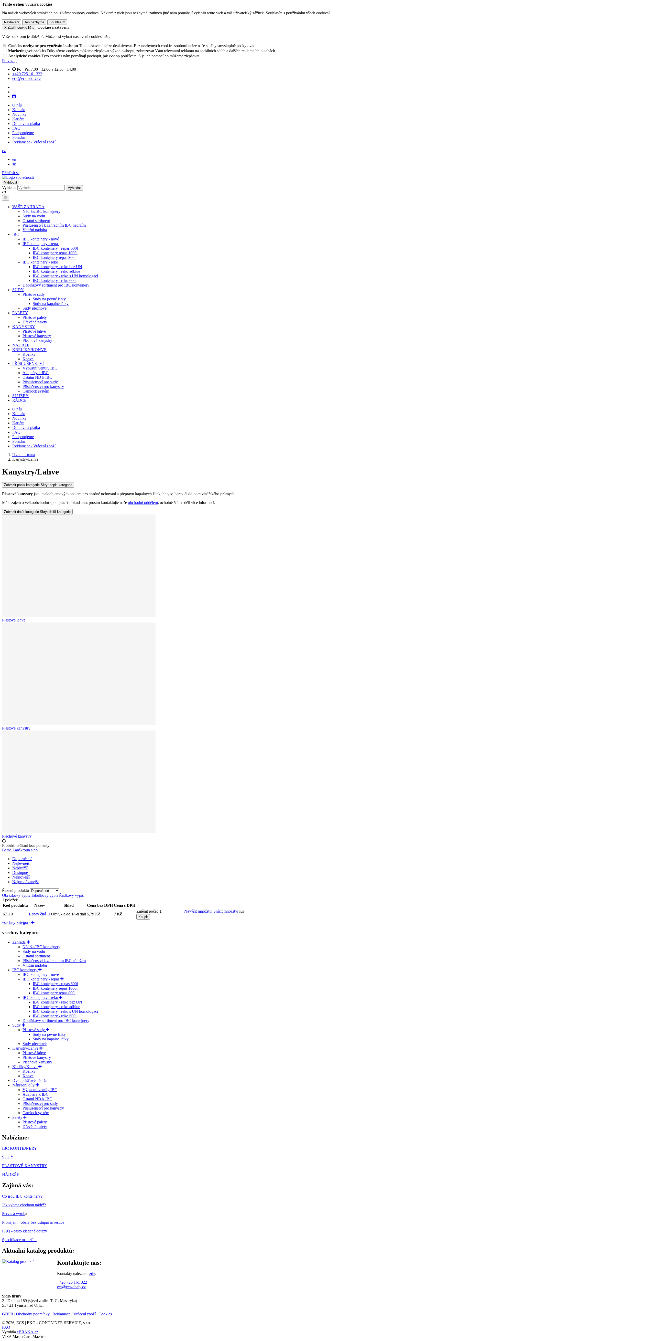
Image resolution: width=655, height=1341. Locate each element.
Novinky (19, 114)
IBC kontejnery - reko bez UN (57, 267)
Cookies (105, 1314)
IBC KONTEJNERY (19, 1148)
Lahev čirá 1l (39, 914)
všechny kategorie (16, 922)
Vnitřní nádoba (35, 230)
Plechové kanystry (37, 340)
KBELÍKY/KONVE (29, 349)
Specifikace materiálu (19, 1240)
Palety (17, 1117)
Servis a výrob (13, 1213)
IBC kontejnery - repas (41, 243)
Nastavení (11, 22)
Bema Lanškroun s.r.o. (20, 850)
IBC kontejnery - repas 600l (55, 248)
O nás (17, 105)
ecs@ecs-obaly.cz (71, 1287)
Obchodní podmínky (33, 1314)
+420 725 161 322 (72, 1282)
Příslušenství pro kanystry (43, 386)
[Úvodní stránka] (18, 177)
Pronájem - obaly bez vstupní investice (33, 1222)
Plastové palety (35, 317)
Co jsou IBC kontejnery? (22, 1196)
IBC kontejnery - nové (41, 239)
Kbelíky (29, 354)
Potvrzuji (9, 60)
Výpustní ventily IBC (40, 368)
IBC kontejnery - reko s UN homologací (65, 276)
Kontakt (18, 110)
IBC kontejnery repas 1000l (55, 253)
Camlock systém (36, 391)
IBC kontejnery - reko (40, 262)
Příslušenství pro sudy (40, 382)
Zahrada (19, 942)
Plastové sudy (34, 294)
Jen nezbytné (34, 22)
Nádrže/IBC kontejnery (41, 211)
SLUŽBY (20, 396)
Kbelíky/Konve (25, 1066)
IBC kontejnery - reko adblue (56, 271)
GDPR (7, 1314)
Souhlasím (57, 22)
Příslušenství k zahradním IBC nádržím (54, 225)
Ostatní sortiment (36, 220)
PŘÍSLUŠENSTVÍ (28, 363)
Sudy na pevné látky (49, 299)
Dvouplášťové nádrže (29, 1080)
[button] (4, 151)
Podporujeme (23, 133)
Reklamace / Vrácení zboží (34, 142)
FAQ (16, 128)
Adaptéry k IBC (36, 373)
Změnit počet (147, 911)
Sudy (17, 1025)
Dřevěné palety (35, 322)
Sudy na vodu (34, 216)
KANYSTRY (23, 326)
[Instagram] (14, 96)
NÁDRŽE (20, 345)
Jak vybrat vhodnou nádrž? (24, 1205)
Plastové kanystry (37, 336)
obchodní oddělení (143, 502)
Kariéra (18, 119)
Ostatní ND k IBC (37, 377)
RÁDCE (19, 400)
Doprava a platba (26, 123)
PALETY (20, 313)
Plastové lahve (34, 331)
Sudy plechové (35, 308)
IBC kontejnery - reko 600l (55, 280)
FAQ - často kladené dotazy (24, 1231)
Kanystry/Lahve (25, 1048)
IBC (15, 234)
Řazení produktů (16, 890)
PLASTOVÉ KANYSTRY (24, 1166)
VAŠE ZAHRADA (28, 207)
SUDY (18, 290)
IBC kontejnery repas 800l (54, 257)
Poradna (19, 137)
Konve (28, 359)
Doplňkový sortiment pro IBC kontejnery (56, 285)
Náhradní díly (24, 1085)
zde (92, 1273)
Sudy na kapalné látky (51, 303)
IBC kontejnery (25, 970)
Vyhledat (9, 187)
